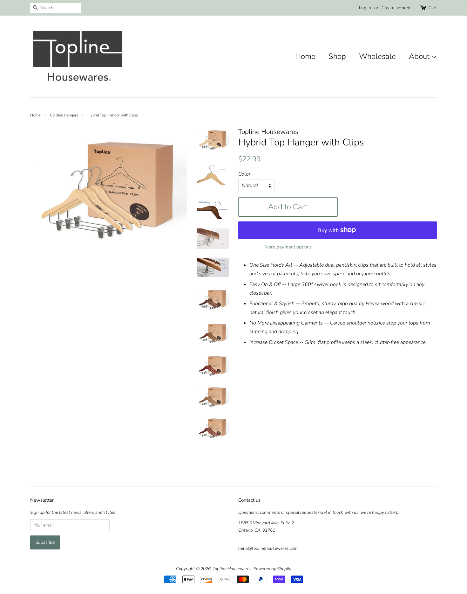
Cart (433, 8)
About (420, 56)
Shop (337, 56)
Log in (365, 8)
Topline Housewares (232, 569)
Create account (396, 8)
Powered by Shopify (272, 569)
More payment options (288, 247)
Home (305, 56)
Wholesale (377, 56)
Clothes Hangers (64, 115)
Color (244, 174)
